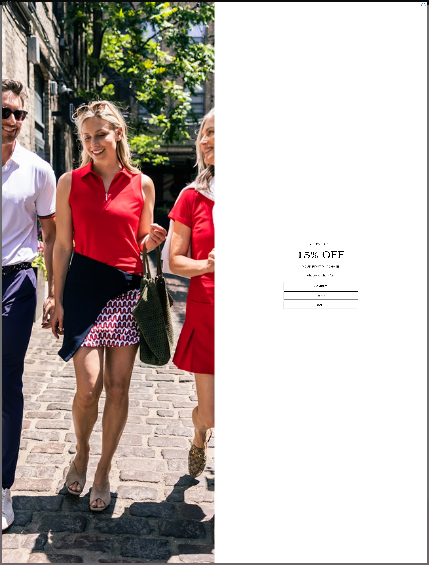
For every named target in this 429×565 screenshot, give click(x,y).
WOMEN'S (321, 286)
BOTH (320, 304)
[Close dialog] (423, 5)
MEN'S (320, 295)
